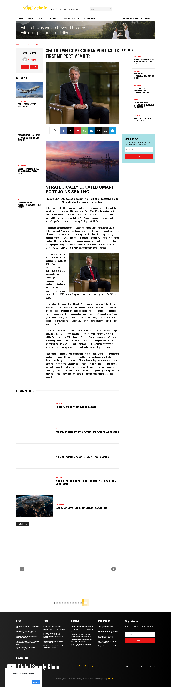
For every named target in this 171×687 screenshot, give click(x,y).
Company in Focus (31, 44)
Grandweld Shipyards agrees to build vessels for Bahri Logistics (144, 104)
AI (19, 132)
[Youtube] (36, 67)
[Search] (109, 9)
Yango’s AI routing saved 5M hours (109, 646)
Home (18, 44)
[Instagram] (27, 67)
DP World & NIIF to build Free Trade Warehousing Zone (54, 646)
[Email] (98, 130)
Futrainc (111, 678)
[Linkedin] (91, 130)
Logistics (138, 115)
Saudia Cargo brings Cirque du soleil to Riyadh (53, 641)
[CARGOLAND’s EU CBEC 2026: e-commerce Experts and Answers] (29, 121)
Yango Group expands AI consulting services (105, 627)
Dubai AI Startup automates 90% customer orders (29, 205)
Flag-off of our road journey (52, 626)
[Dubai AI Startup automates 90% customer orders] (29, 188)
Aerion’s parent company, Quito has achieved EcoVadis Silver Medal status (87, 482)
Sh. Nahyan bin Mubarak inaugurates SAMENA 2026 (106, 636)
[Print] (105, 130)
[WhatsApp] (84, 130)
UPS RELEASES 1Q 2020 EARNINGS (54, 630)
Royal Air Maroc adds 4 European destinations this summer (144, 75)
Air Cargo (22, 101)
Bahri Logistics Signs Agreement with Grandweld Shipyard (81, 640)
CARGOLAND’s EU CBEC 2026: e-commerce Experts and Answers (29, 138)
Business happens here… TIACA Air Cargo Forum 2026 (28, 171)
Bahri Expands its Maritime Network (82, 626)
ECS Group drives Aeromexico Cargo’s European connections (142, 90)
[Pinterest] (77, 130)
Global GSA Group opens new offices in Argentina (81, 507)
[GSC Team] (25, 59)
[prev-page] (123, 128)
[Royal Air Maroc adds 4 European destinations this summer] (127, 74)
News (136, 100)
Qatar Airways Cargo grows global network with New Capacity (144, 61)
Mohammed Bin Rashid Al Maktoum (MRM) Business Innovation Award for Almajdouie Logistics (53, 635)
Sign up (138, 156)
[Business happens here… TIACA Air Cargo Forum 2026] (29, 155)
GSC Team (32, 59)
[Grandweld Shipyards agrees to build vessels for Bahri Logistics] (127, 103)
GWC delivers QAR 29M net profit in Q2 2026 (143, 119)
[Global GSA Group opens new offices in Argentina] (34, 506)
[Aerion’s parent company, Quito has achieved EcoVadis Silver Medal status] (34, 481)
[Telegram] (112, 130)
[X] (32, 67)
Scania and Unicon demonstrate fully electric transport (108, 632)
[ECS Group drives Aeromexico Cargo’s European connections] (127, 89)
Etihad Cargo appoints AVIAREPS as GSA (27, 105)
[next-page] (127, 128)
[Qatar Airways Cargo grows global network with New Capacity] (127, 60)
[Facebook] (23, 67)
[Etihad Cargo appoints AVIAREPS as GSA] (29, 90)
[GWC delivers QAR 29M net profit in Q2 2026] (127, 118)
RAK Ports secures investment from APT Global (107, 641)
